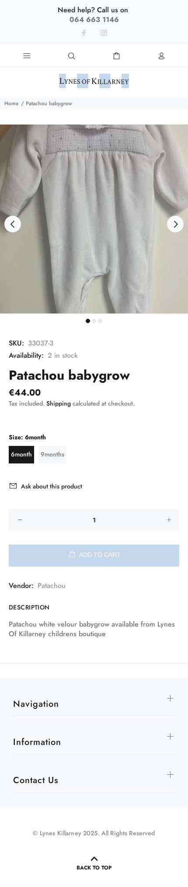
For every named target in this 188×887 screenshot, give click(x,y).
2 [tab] (94, 321)
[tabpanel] (94, 219)
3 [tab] (100, 321)
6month (21, 454)
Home (11, 103)
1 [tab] (88, 321)
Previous (12, 224)
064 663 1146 (94, 19)
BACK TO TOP (94, 868)
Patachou (52, 586)
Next (175, 224)
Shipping (58, 403)
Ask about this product (51, 486)
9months (52, 454)
